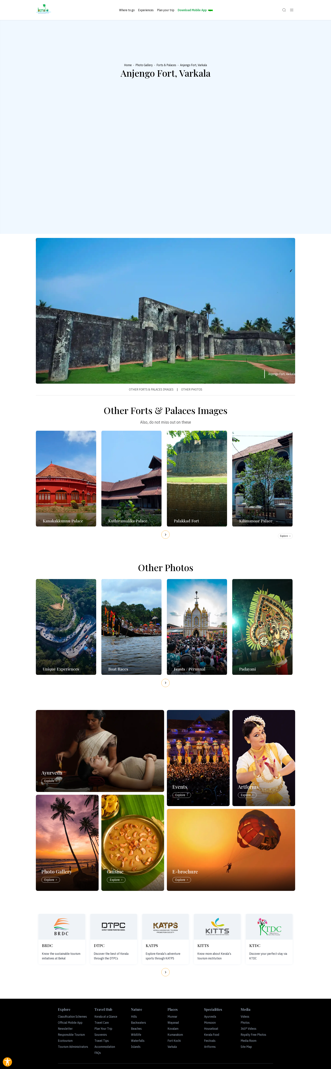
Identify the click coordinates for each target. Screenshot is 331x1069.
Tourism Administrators (73, 1047)
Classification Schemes (72, 1017)
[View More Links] (291, 10)
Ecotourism (65, 1041)
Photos (245, 1023)
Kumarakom (175, 1035)
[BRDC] (62, 926)
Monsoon (210, 1023)
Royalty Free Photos (253, 1035)
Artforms (210, 1047)
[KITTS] (217, 926)
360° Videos (248, 1029)
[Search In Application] (284, 10)
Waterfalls (137, 1041)
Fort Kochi (174, 1041)
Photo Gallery (144, 65)
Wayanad (173, 1023)
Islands (136, 1047)
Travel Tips (101, 1041)
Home (128, 65)
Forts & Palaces (166, 65)
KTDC (254, 945)
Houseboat (211, 1029)
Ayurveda (210, 1017)
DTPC (99, 945)
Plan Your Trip (103, 1029)
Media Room (248, 1041)
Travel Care (101, 1023)
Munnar (172, 1017)
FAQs (97, 1053)
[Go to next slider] (165, 534)
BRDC (47, 945)
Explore (284, 536)
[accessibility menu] (7, 1062)
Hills (134, 1017)
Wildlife (136, 1035)
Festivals (209, 1041)
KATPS (152, 945)
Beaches (136, 1029)
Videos (245, 1017)
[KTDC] (269, 926)
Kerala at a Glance (105, 1017)
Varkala (172, 1047)
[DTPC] (114, 926)
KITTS (203, 945)
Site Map (246, 1047)
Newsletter (65, 1029)
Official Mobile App (70, 1023)
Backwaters (138, 1023)
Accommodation (104, 1047)
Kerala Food (211, 1035)
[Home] (43, 10)
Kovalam (173, 1029)
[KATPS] (165, 926)
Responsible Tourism (71, 1035)
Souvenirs (100, 1035)
